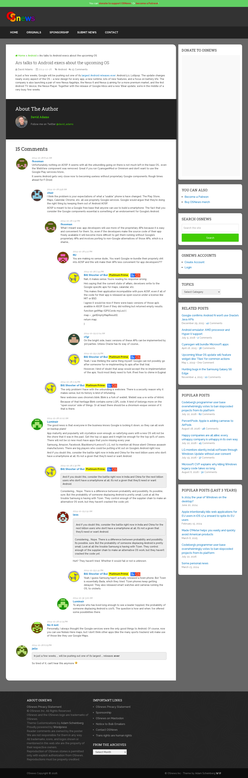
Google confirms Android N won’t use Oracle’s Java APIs (210, 317)
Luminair (52, 421)
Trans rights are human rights (114, 735)
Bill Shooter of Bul (96, 275)
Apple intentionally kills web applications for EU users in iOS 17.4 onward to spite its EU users (209, 515)
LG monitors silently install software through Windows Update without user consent (209, 451)
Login (188, 267)
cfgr (86, 336)
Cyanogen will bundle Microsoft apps (205, 344)
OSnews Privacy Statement (44, 706)
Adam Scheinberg (72, 723)
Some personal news (195, 563)
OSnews (31, 773)
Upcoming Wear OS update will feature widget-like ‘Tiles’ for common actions (206, 356)
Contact (111, 32)
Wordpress (60, 727)
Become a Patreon (197, 196)
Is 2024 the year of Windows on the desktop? (204, 499)
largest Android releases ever (99, 75)
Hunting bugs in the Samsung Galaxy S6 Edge (207, 371)
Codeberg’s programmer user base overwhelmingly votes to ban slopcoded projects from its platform (207, 406)
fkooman (38, 161)
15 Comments (80, 69)
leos (75, 514)
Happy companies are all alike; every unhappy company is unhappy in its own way (210, 437)
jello (35, 648)
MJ (74, 255)
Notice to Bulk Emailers (110, 724)
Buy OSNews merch (197, 202)
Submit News (87, 32)
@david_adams (64, 124)
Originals (33, 32)
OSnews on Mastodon (110, 718)
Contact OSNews (107, 729)
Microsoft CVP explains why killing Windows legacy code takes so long (209, 466)
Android (32, 55)
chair (50, 192)
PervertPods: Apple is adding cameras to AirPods (207, 422)
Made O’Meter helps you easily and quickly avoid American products (208, 532)
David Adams (25, 69)
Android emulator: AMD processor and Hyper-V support (206, 332)
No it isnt (53, 625)
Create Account (194, 262)
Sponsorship (59, 32)
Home (14, 32)
